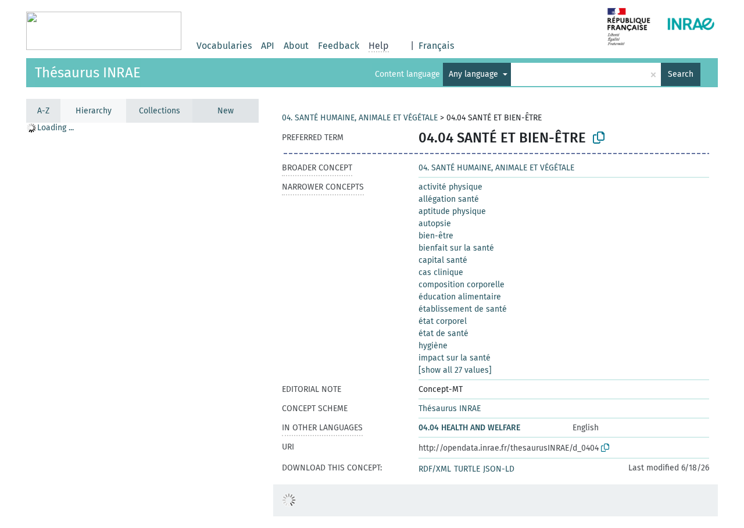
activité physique (450, 187)
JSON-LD (498, 469)
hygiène (433, 346)
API (267, 45)
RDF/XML (435, 469)
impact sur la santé (455, 358)
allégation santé (449, 199)
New (225, 111)
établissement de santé (463, 309)
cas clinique (441, 272)
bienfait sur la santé (456, 248)
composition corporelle (462, 285)
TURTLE (467, 469)
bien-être (436, 236)
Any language (474, 74)
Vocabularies (224, 45)
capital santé (443, 260)
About (296, 45)
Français (436, 45)
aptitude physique (452, 211)
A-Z (43, 111)
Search (680, 74)
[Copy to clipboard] (598, 138)
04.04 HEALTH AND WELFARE (469, 428)
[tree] (142, 325)
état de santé (443, 333)
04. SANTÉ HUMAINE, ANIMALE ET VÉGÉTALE (360, 118)
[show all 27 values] (455, 370)
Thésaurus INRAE (88, 73)
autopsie (435, 224)
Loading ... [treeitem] (55, 128)
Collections (159, 111)
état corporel (443, 321)
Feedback (338, 45)
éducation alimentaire (460, 297)
